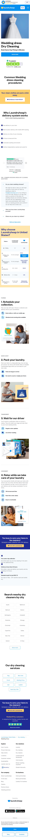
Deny (8, 834)
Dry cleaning (21, 737)
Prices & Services (5, 750)
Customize (21, 834)
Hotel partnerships (21, 776)
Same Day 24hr (14, 689)
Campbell (22, 615)
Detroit (7, 641)
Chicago (22, 620)
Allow (15, 829)
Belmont (8, 610)
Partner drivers (5, 787)
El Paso (22, 641)
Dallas (22, 630)
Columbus (22, 625)
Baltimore (22, 604)
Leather (21, 684)
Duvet (8, 680)
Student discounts (20, 767)
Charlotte (7, 620)
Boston (22, 610)
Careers (3, 784)
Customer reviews (6, 758)
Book (22, 7)
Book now (15, 54)
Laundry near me (5, 764)
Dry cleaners (19, 753)
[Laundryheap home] (8, 8)
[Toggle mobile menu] (28, 8)
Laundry (18, 747)
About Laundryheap (6, 776)
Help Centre (4, 753)
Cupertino (7, 630)
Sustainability (4, 761)
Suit (8, 684)
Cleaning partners (6, 790)
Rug (8, 675)
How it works (4, 747)
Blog (2, 781)
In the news (4, 778)
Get (27, 2)
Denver (22, 635)
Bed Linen (20, 675)
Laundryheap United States (8, 737)
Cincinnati (7, 625)
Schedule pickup (24, 256)
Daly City (7, 635)
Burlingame (8, 615)
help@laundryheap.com (12, 192)
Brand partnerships (21, 778)
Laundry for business (21, 781)
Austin (7, 604)
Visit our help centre (15, 222)
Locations (3, 755)
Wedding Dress (21, 680)
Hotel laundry (19, 760)
